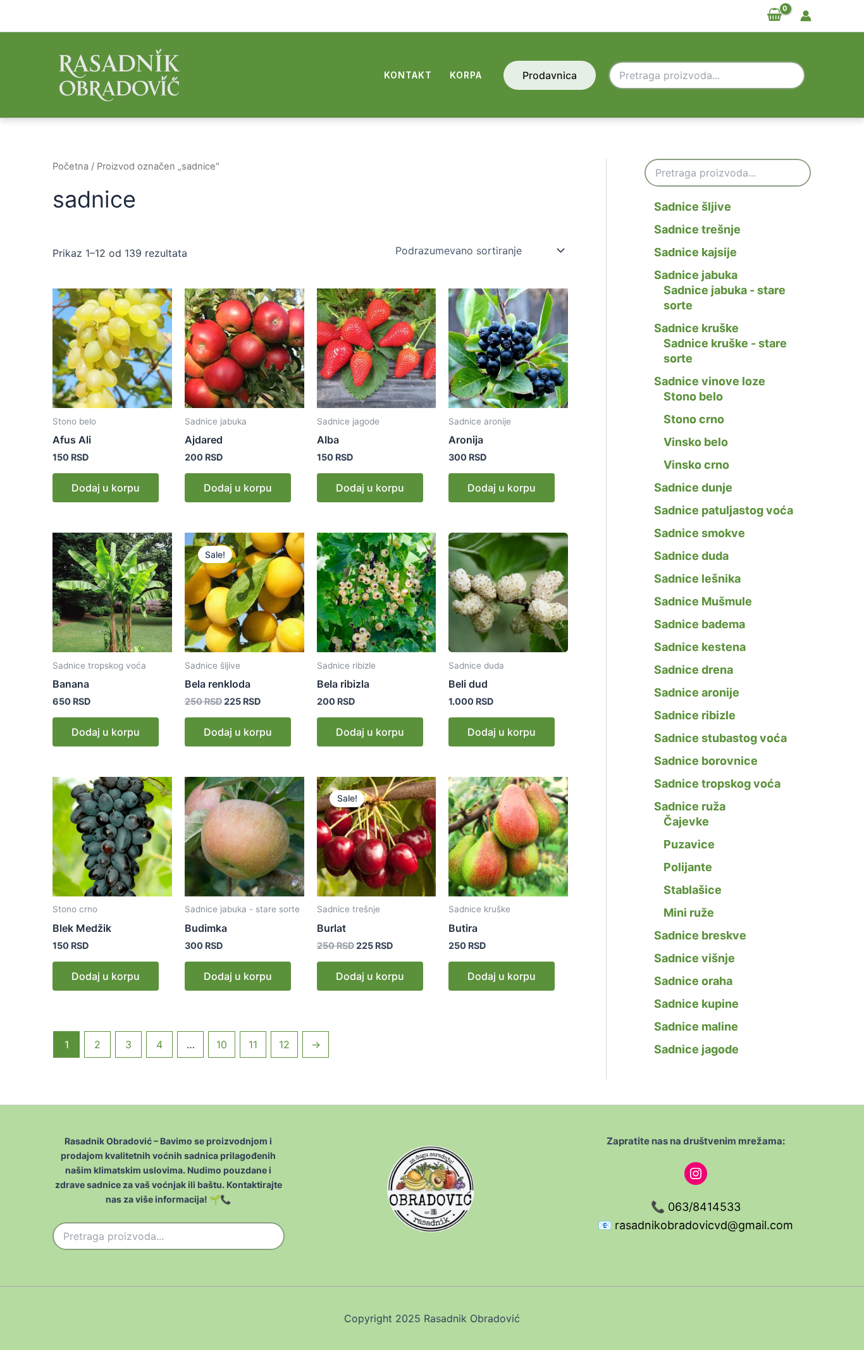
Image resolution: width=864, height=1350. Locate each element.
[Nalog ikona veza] (806, 16)
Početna (70, 166)
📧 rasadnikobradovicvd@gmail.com (695, 1225)
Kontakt (408, 75)
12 (284, 1044)
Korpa (466, 75)
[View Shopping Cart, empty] (774, 15)
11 (253, 1044)
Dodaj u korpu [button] (105, 487)
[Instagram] (695, 1173)
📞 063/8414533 (696, 1206)
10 (221, 1044)
